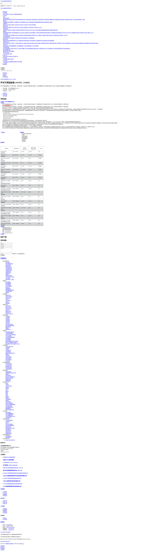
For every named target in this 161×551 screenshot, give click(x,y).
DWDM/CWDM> (9, 324)
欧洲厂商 (12, 56)
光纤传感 (5, 44)
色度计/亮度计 (11, 24)
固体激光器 (22, 19)
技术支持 (5, 57)
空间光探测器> (9, 335)
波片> (7, 389)
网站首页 (5, 11)
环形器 (16, 35)
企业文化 (12, 14)
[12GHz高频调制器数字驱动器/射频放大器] (12, 483)
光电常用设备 (6, 47)
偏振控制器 (46, 30)
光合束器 (43, 35)
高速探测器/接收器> (10, 332)
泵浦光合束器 (49, 35)
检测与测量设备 (6, 49)
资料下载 (5, 94)
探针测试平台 (6, 51)
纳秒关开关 (10, 27)
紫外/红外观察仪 (58, 43)
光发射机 (9, 30)
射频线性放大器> (9, 378)
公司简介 (7, 14)
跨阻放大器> (8, 379)
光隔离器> (8, 347)
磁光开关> (8, 309)
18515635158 (11, 528)
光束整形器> (8, 401)
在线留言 (9, 532)
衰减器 (38, 43)
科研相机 (34, 24)
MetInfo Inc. (21, 543)
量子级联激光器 (10, 19)
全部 (4, 14)
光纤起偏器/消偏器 (40, 30)
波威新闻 (16, 14)
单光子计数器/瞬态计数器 (73, 32)
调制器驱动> (8, 288)
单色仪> (7, 299)
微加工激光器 (61, 19)
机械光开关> (8, 311)
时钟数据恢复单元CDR (13, 40)
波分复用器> (8, 358)
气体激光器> (8, 271)
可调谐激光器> (9, 270)
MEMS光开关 (17, 27)
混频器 (20, 40)
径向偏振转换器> (9, 407)
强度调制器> (8, 282)
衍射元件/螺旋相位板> (10, 404)
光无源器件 (5, 34)
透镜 (28, 43)
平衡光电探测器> (9, 333)
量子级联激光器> (9, 263)
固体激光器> (8, 266)
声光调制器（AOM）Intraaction (10, 465)
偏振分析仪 (55, 30)
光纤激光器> (8, 265)
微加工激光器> (9, 275)
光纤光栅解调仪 (20, 45)
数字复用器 (24, 40)
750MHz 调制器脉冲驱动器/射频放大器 (11, 481)
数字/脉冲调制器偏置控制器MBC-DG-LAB (12, 470)
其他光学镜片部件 (94, 43)
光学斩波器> (8, 430)
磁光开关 (22, 27)
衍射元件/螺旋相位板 (66, 43)
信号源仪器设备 (6, 48)
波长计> (7, 422)
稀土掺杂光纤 (25, 38)
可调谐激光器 (41, 19)
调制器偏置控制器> (10, 290)
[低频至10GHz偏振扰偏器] (9, 457)
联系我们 (20, 14)
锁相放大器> (8, 432)
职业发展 (7, 61)
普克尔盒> (8, 287)
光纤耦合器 (25, 35)
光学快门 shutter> (9, 313)
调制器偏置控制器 (39, 22)
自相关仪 (12, 48)
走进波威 (5, 12)
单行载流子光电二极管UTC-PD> (13, 343)
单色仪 (21, 24)
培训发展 (20, 61)
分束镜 (16, 43)
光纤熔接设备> (9, 368)
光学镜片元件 (6, 41)
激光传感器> (8, 412)
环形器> (7, 349)
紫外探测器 (47, 32)
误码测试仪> (8, 429)
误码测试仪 (50, 48)
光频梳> (7, 274)
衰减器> (7, 397)
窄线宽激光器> (9, 269)
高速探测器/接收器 (7, 32)
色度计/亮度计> (9, 296)
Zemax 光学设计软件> (10, 440)
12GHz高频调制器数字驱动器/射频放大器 (12, 486)
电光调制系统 (46, 22)
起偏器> (7, 354)
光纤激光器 (17, 19)
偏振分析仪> (8, 329)
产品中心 (5, 15)
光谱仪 (30, 24)
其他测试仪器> (9, 433)
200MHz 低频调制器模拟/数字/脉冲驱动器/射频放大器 (15, 475)
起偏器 (39, 35)
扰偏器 (51, 30)
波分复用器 (54, 35)
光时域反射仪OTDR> (10, 428)
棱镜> (7, 395)
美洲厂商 (7, 56)
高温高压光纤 (19, 38)
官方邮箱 (5, 519)
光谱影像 (5, 23)
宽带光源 (5, 19)
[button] (18, 253)
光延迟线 (22, 30)
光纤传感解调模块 (12, 45)
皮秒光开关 (5, 27)
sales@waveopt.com (10, 527)
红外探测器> (8, 339)
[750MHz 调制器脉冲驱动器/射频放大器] (12, 478)
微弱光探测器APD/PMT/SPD (61, 32)
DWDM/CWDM (32, 30)
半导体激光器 (28, 19)
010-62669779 (9, 524)
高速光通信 (5, 28)
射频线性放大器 (40, 40)
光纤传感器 (35, 45)
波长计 (16, 48)
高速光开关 (5, 26)
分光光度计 (25, 24)
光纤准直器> (8, 350)
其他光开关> (8, 312)
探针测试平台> (9, 436)
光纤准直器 (20, 35)
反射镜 (19, 43)
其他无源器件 (60, 35)
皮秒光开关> (8, 305)
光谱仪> (7, 301)
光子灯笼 (65, 35)
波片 (23, 43)
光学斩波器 (55, 48)
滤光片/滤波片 (12, 43)
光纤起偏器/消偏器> (10, 325)
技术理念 (12, 59)
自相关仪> (8, 421)
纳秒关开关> (8, 307)
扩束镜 (6, 43)
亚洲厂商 (16, 56)
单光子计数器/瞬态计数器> (11, 342)
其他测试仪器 (67, 48)
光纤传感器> (8, 417)
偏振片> (7, 391)
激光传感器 (5, 45)
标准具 (35, 43)
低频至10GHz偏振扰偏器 (8, 459)
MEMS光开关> (9, 308)
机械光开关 (26, 27)
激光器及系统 (6, 18)
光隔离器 (13, 35)
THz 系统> (8, 278)
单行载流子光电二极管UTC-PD (86, 32)
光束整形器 (51, 43)
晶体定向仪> (8, 295)
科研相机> (8, 303)
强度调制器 (5, 22)
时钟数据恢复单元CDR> (11, 372)
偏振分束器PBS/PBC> (10, 353)
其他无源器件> (9, 359)
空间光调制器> (9, 286)
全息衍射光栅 (74, 43)
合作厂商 (5, 55)
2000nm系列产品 (6, 35)
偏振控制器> (8, 326)
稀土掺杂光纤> (9, 367)
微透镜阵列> (8, 408)
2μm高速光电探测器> (10, 337)
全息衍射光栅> (9, 405)
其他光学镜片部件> (10, 409)
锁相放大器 (61, 48)
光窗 (30, 43)
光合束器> (8, 355)
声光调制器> (8, 284)
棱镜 (33, 43)
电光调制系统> (9, 291)
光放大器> (8, 323)
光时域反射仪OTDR (43, 48)
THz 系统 (74, 19)
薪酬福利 (12, 61)
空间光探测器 (32, 32)
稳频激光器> (8, 272)
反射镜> (7, 388)
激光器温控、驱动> (10, 279)
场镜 (4, 43)
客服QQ (5, 518)
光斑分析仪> (8, 297)
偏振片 (25, 43)
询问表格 (5, 95)
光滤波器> (8, 316)
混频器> (7, 374)
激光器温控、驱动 (81, 19)
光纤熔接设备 (31, 38)
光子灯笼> (8, 361)
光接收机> (8, 319)
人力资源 (5, 63)
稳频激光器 (51, 19)
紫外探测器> (8, 338)
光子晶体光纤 (12, 38)
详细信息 (5, 93)
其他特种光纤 (6, 38)
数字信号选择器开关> (10, 376)
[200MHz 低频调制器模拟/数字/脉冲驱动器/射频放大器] (15, 473)
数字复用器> (8, 375)
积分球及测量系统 (29, 48)
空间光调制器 (22, 22)
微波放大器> (8, 371)
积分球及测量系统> (10, 425)
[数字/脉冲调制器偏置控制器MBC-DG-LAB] (13, 467)
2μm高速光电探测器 (39, 32)
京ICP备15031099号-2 (5, 541)
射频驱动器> (8, 380)
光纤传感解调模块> (10, 413)
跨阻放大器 (46, 40)
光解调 (50, 22)
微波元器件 (5, 39)
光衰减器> (8, 320)
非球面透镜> (8, 399)
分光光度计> (8, 300)
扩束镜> (7, 384)
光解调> (7, 292)
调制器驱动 (31, 22)
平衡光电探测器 (15, 32)
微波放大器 (5, 40)
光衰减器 (18, 30)
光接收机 (14, 30)
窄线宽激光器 (34, 19)
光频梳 (56, 19)
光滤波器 (5, 30)
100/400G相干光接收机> (11, 334)
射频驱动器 (51, 40)
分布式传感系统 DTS (28, 45)
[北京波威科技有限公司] (80, 1)
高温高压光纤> (9, 366)
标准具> (7, 396)
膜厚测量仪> (8, 437)
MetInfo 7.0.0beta (9, 543)
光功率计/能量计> (9, 424)
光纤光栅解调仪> (9, 415)
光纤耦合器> (8, 351)
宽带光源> (8, 262)
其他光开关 (31, 27)
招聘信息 (16, 61)
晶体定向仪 (5, 24)
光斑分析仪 (17, 24)
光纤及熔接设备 (6, 36)
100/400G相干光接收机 (24, 32)
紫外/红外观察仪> (9, 403)
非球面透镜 (43, 43)
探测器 (4, 31)
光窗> (7, 393)
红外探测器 (52, 32)
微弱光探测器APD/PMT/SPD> (12, 341)
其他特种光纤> (9, 363)
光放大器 (26, 30)
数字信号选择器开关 (31, 40)
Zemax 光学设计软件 (7, 53)
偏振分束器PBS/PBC (33, 35)
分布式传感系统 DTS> (10, 416)
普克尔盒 (27, 22)
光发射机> (8, 317)
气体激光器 (46, 19)
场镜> (7, 383)
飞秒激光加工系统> (10, 276)
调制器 (4, 20)
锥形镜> (7, 400)
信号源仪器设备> (9, 420)
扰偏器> (7, 328)
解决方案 (7, 59)
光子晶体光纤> (9, 364)
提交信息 (2, 255)
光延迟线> (8, 321)
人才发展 (5, 60)
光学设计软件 (6, 52)
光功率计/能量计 (21, 48)
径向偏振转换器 (81, 43)
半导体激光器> (9, 267)
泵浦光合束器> (9, 357)
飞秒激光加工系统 (68, 19)
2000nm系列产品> (9, 346)
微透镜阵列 (87, 43)
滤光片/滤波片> (9, 386)
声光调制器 (16, 22)
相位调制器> (8, 283)
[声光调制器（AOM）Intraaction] (10, 462)
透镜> (7, 392)
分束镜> (7, 387)
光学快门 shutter (38, 27)
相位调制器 (10, 22)
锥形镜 (47, 43)
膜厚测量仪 (11, 51)
